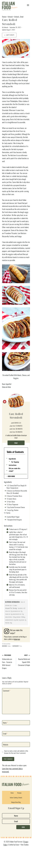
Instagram (17, 639)
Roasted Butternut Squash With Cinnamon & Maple (24, 660)
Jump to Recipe (10, 35)
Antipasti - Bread (18, 16)
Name (5, 722)
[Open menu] (28, 5)
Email (5, 733)
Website (5, 744)
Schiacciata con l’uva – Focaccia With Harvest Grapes (7, 661)
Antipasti (10, 16)
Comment (6, 690)
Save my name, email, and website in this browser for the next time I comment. (16, 752)
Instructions (12, 465)
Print (16, 443)
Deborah (6, 27)
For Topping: (15, 462)
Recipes (4, 16)
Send (23, 827)
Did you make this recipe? (14, 469)
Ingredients (12, 458)
